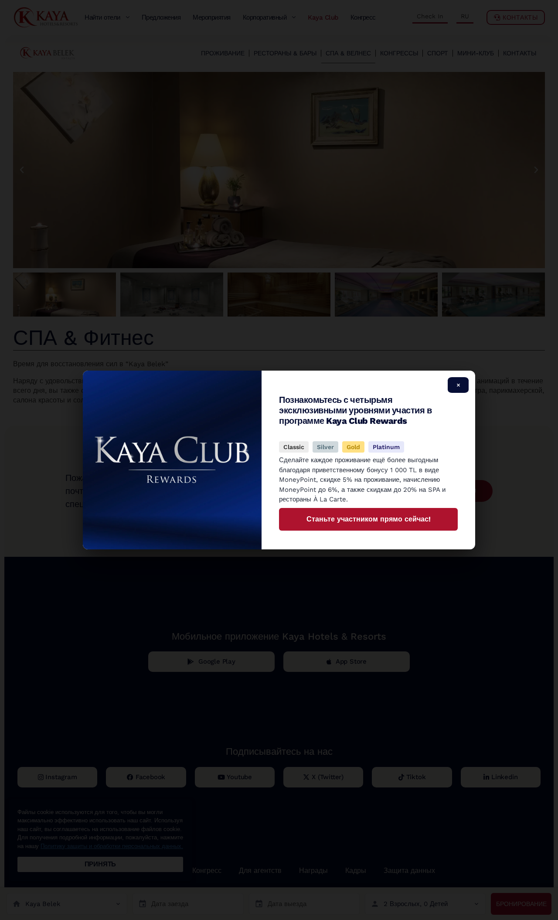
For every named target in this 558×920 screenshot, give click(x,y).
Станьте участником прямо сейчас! (368, 519)
